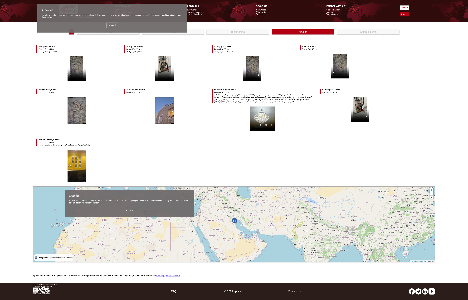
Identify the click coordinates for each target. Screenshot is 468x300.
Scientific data (368, 31)
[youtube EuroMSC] (432, 291)
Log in (404, 14)
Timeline (259, 14)
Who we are (261, 10)
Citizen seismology (193, 14)
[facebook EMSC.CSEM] (412, 291)
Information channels (194, 12)
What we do (261, 12)
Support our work (333, 14)
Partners (329, 12)
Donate (404, 7)
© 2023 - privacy (234, 291)
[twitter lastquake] (418, 291)
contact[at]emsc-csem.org (168, 276)
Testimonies (238, 31)
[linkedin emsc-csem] (425, 291)
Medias (303, 31)
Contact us (294, 291)
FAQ (173, 291)
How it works (191, 10)
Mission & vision (333, 10)
